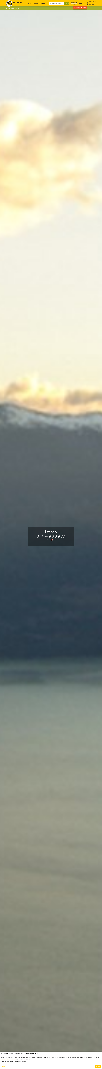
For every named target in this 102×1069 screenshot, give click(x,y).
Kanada (49, 540)
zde (18, 1041)
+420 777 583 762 (92, 3)
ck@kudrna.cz (92, 4)
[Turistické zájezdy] (39, 536)
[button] (2, 536)
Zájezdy (12, 8)
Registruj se (74, 2)
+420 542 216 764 (92, 1)
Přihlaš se (73, 4)
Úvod (7, 8)
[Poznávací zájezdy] (42, 536)
